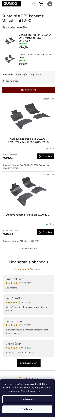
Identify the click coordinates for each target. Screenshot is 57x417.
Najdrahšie (36, 74)
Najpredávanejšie (11, 81)
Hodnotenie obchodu (28, 261)
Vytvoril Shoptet (31, 378)
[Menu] (50, 4)
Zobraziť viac (28, 363)
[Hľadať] (33, 4)
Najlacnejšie (22, 74)
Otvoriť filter (28, 90)
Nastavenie (27, 399)
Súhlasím (27, 409)
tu (39, 391)
